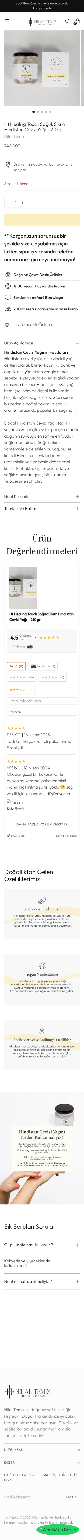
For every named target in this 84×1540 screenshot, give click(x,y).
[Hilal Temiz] (42, 21)
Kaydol (73, 1497)
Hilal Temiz (14, 136)
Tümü (16, 666)
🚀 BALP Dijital (16, 835)
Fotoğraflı (45, 666)
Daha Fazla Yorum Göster (42, 824)
